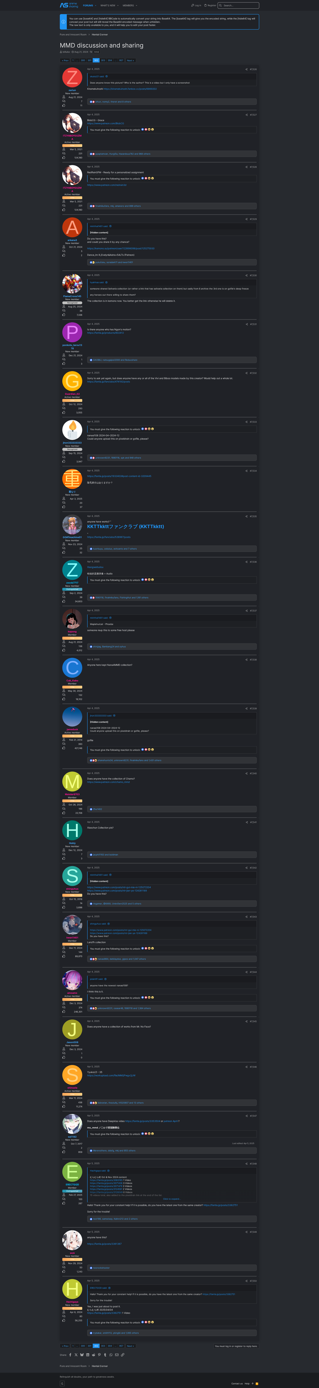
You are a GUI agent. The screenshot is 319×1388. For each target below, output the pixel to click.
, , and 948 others (118, 457)
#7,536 (253, 561)
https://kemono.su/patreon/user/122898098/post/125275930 (121, 248)
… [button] (77, 60)
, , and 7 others (115, 548)
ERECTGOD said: (98, 1288)
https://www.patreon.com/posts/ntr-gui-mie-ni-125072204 (119, 887)
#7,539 (253, 708)
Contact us (237, 1383)
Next (129, 60)
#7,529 (253, 219)
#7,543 (253, 916)
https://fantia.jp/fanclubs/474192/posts (108, 381)
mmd (96, 51)
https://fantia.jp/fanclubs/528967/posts (108, 537)
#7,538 (253, 659)
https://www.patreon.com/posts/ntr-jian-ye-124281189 (117, 890)
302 (96, 60)
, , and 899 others (118, 206)
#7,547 (253, 1115)
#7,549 (253, 1232)
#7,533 (253, 421)
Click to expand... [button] (172, 1199)
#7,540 (253, 773)
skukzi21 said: (97, 76)
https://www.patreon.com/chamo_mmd (108, 782)
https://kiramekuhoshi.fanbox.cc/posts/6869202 (130, 88)
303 (103, 60)
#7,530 (253, 275)
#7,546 (253, 1066)
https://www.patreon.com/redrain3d (106, 185)
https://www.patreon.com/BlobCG (105, 123)
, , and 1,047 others (122, 959)
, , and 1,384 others (124, 1008)
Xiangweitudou (95, 567)
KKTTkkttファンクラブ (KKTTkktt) (125, 526)
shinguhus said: (98, 923)
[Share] (246, 69)
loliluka (66, 51)
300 (83, 60)
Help (247, 1383)
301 (89, 60)
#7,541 (253, 822)
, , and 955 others (114, 1150)
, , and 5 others (117, 903)
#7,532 (253, 373)
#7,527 (253, 114)
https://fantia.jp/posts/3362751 (221, 1205)
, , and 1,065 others (116, 1333)
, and (114, 262)
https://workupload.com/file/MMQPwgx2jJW (111, 1075)
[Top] (253, 1383)
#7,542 (253, 867)
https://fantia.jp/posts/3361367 (104, 1243)
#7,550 (253, 1281)
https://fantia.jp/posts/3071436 (106, 1183)
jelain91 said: (96, 979)
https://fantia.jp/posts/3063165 (106, 1180)
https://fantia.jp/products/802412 (105, 332)
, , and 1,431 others (129, 760)
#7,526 (253, 69)
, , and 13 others (121, 1102)
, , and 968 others (122, 153)
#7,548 (253, 1163)
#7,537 (253, 610)
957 (121, 60)
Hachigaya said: (98, 1170)
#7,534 (253, 470)
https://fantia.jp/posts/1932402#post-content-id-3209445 (119, 476)
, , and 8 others (113, 101)
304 (110, 60)
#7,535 (253, 516)
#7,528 (253, 167)
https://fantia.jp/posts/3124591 (106, 1189)
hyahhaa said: (97, 282)
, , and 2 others (115, 1218)
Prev (66, 60)
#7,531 (253, 324)
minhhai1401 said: (99, 226)
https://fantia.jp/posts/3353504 (142, 1121)
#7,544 (253, 972)
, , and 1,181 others (121, 597)
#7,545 (253, 1021)
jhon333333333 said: (101, 715)
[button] (95, 5)
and (105, 854)
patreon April (171, 1121)
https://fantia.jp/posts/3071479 (106, 1186)
